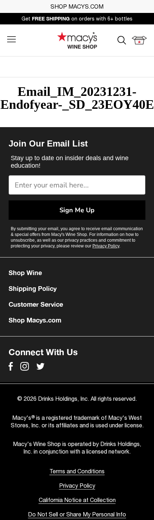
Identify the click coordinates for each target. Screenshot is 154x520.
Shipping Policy (33, 288)
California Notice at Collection (77, 500)
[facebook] (11, 366)
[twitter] (40, 366)
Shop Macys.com (35, 320)
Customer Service (36, 304)
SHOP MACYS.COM (77, 6)
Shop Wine (25, 273)
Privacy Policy (105, 246)
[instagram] (24, 366)
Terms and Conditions (77, 471)
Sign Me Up (77, 210)
